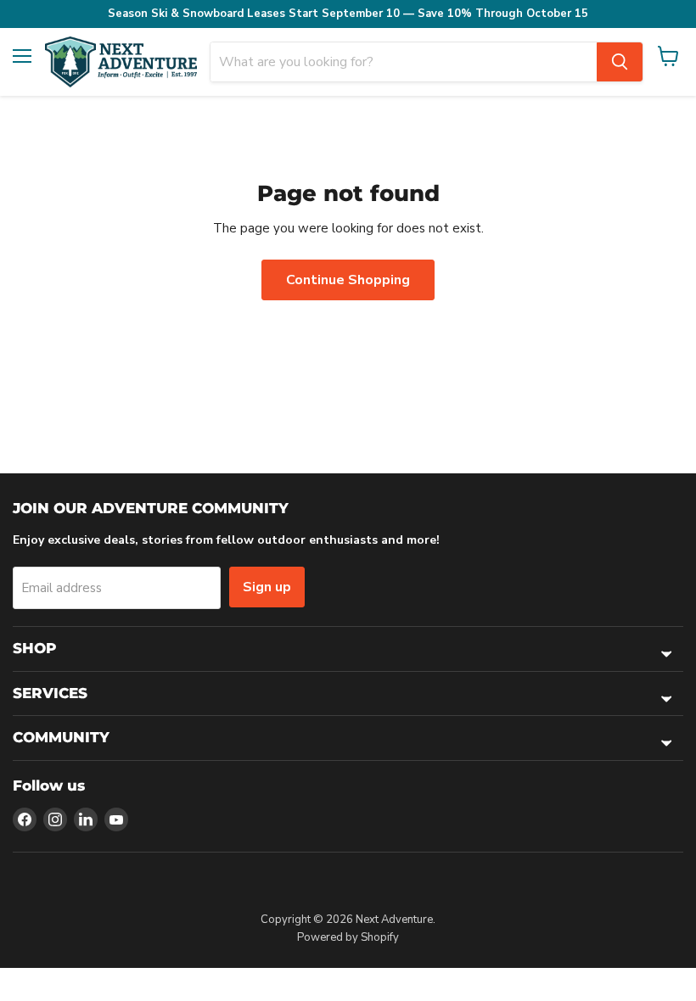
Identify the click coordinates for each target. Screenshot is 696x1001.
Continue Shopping (348, 280)
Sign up (267, 587)
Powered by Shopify (348, 937)
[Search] (620, 61)
